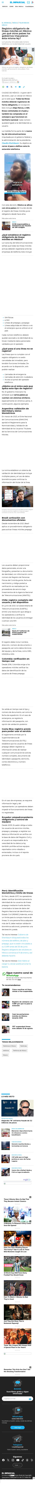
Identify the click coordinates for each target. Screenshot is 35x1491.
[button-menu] (2, 2)
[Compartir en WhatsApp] (3, 87)
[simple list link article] (17, 1109)
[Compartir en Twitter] (11, 87)
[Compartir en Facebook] (7, 87)
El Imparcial (6, 23)
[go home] (17, 1473)
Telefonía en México (9, 1046)
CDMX (11, 6)
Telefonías (23, 1046)
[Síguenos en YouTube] (17, 1460)
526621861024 (17, 1419)
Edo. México (19, 6)
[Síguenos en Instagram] (13, 1460)
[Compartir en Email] (19, 87)
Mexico (5, 1055)
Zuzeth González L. (9, 78)
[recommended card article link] (6, 226)
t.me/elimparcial (17, 1447)
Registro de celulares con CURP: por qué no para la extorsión (22, 1004)
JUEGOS (5, 6)
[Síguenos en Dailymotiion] (32, 1460)
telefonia (6, 1050)
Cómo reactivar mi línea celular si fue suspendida (22, 990)
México (15, 23)
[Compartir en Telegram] (15, 87)
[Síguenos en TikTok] (23, 1460)
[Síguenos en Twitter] (8, 1460)
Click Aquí (17, 1427)
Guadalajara (29, 6)
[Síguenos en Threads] (27, 1460)
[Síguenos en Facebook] (3, 1460)
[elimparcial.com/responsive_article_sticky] (34, 1478)
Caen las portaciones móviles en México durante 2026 (20, 1016)
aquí (19, 979)
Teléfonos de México (19, 1050)
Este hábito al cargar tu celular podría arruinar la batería (16, 964)
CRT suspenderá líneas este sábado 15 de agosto (22, 1027)
